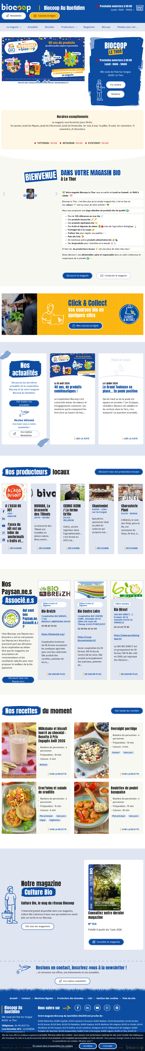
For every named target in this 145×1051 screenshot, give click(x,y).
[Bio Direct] (126, 591)
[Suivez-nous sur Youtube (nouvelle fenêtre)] (3, 525)
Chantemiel (100, 506)
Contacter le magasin (116, 275)
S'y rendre (115, 84)
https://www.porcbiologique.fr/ (126, 637)
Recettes (49, 27)
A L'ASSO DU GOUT (14, 508)
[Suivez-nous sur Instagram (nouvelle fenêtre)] (3, 532)
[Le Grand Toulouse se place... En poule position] (120, 366)
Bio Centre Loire (89, 611)
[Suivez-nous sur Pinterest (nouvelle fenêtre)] (3, 539)
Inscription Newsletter (26, 434)
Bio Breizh (48, 611)
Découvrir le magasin (77, 275)
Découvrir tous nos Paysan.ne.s (18, 680)
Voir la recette (58, 774)
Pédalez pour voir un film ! (129, 27)
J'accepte (107, 1046)
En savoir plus (56, 674)
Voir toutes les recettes (127, 710)
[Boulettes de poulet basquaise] (91, 808)
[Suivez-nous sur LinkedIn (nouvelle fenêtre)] (3, 518)
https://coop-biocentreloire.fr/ (87, 639)
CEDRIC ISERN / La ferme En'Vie (72, 510)
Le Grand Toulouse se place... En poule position (120, 389)
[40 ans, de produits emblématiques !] (72, 366)
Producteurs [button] (67, 27)
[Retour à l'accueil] (16, 8)
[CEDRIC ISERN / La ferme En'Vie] (72, 493)
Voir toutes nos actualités (24, 403)
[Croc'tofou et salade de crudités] (19, 808)
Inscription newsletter (74, 981)
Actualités (33, 27)
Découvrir (16, 548)
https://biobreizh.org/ (53, 634)
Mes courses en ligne (87, 325)
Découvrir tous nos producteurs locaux (119, 471)
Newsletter (16, 15)
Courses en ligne (47, 15)
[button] (4, 61)
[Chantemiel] (101, 493)
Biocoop (106, 27)
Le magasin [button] (13, 27)
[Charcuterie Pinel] (130, 493)
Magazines (89, 27)
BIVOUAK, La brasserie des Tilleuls (43, 510)
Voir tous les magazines (37, 926)
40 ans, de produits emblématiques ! (70, 389)
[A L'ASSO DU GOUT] (14, 493)
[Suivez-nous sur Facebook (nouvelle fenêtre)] (3, 511)
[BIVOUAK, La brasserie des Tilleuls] (43, 493)
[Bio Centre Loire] (90, 591)
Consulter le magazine (108, 943)
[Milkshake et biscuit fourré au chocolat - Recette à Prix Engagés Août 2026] (19, 750)
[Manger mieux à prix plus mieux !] (43, 61)
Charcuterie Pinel (130, 508)
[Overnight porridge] (91, 750)
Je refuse (87, 1046)
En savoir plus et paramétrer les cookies (53, 1046)
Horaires (115, 94)
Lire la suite (83, 438)
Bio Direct (120, 610)
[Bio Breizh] (54, 591)
